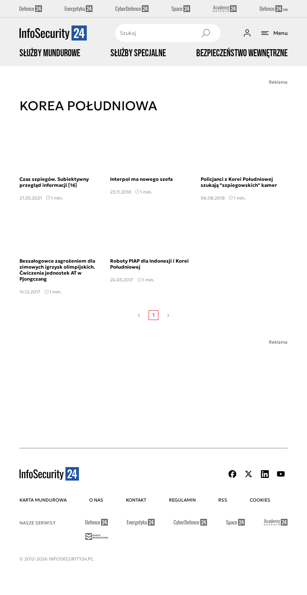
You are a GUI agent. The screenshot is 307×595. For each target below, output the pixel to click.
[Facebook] (232, 474)
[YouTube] (281, 474)
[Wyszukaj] (205, 33)
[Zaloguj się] (247, 33)
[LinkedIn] (264, 474)
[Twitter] (248, 474)
